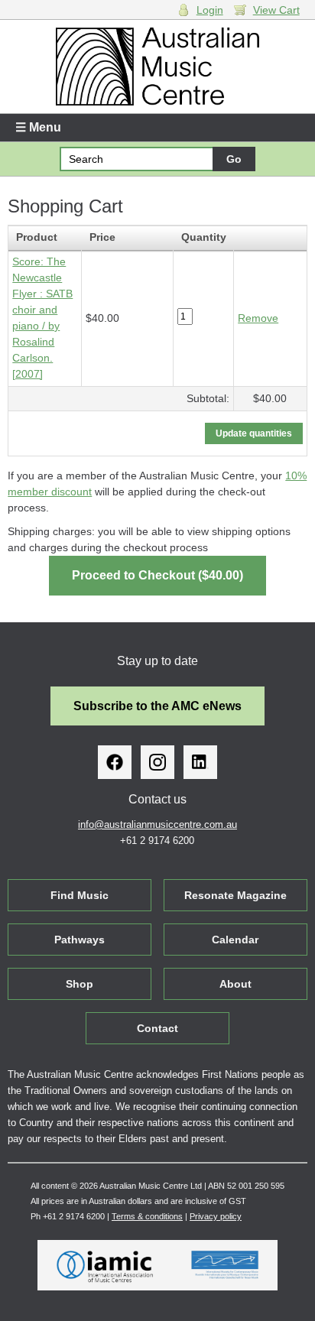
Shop (79, 984)
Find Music (79, 895)
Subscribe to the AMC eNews (157, 705)
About (235, 984)
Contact (157, 1028)
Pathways (79, 939)
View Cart (276, 10)
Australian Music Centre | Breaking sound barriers (157, 66)
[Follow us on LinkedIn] (200, 762)
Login (209, 10)
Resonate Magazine (235, 895)
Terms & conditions (147, 1216)
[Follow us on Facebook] (115, 762)
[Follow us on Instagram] (157, 762)
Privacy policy (216, 1216)
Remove (258, 318)
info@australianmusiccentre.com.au (157, 824)
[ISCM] (225, 1265)
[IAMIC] (105, 1265)
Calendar (235, 939)
